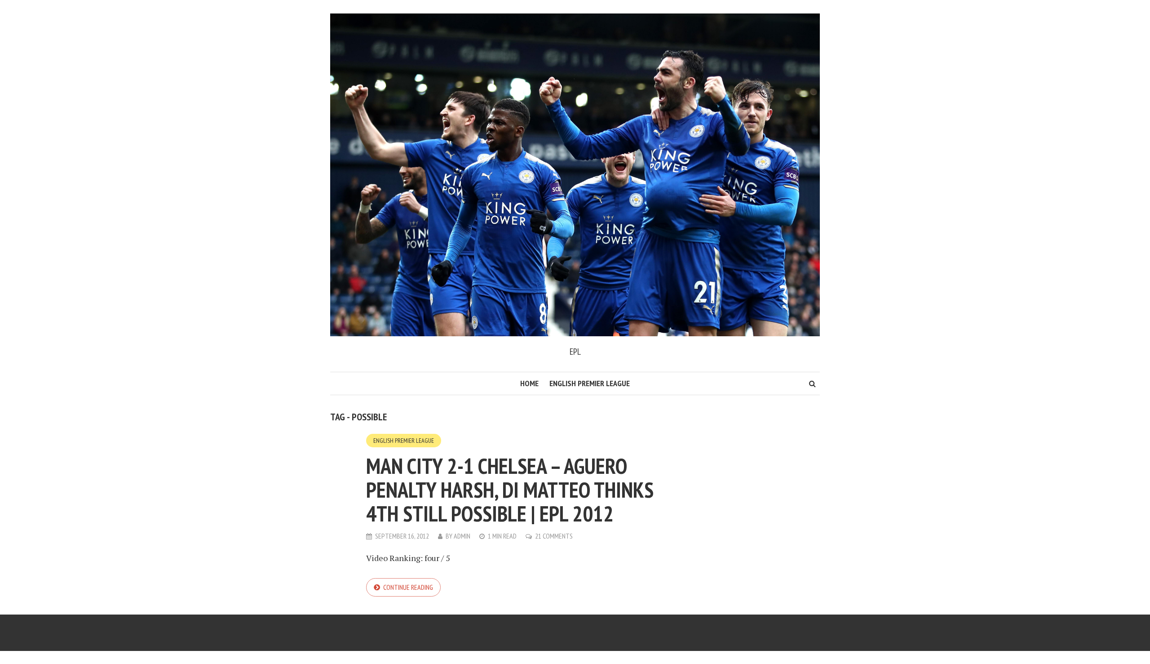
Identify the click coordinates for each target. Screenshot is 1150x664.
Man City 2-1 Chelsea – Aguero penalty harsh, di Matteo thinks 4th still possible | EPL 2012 (510, 489)
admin (462, 535)
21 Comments (554, 535)
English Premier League (589, 383)
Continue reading (408, 587)
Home (529, 383)
